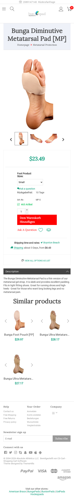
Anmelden (31, 411)
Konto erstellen (34, 415)
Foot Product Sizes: (24, 175)
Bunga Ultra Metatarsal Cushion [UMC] (55, 334)
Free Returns (9, 418)
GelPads (60, 491)
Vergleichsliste (33, 425)
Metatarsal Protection (45, 44)
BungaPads (33, 491)
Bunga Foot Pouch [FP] (19, 334)
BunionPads (48, 491)
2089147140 (29, 2)
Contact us (8, 411)
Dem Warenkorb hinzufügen (30, 219)
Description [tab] (12, 271)
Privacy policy (9, 422)
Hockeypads (37, 494)
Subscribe (61, 438)
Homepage (23, 44)
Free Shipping (9, 415)
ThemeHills (28, 463)
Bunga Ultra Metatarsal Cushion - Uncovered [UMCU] (19, 378)
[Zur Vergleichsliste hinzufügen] (48, 230)
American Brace (17, 491)
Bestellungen (33, 418)
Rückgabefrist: (25, 192)
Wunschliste (32, 422)
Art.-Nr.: (20, 200)
